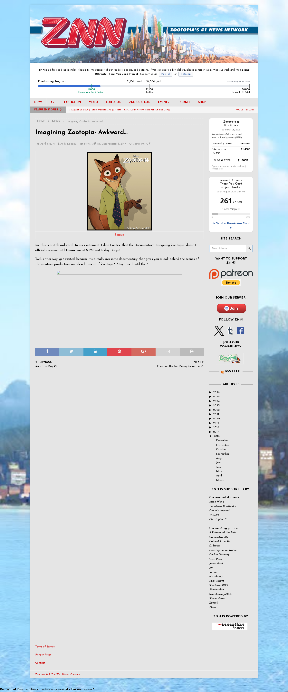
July (218, 462)
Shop (202, 102)
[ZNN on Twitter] (219, 333)
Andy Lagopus (69, 144)
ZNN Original (139, 102)
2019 (216, 423)
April (219, 475)
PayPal (165, 74)
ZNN (123, 144)
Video (93, 102)
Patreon (186, 74)
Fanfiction (72, 102)
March (220, 480)
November (222, 445)
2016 (217, 436)
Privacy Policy (43, 655)
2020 (216, 418)
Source (119, 235)
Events (163, 102)
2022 (216, 410)
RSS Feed (233, 371)
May (219, 471)
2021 (216, 414)
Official (96, 144)
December (222, 440)
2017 (216, 432)
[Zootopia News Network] (144, 60)
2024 (216, 401)
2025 (216, 396)
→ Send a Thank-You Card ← (231, 225)
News (38, 102)
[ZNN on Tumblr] (230, 333)
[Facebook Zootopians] (229, 361)
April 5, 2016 (47, 144)
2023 (216, 405)
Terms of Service (45, 647)
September (222, 454)
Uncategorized (110, 144)
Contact (40, 663)
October (221, 449)
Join (234, 308)
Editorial (113, 102)
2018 (216, 427)
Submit (185, 102)
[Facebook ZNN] (240, 333)
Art (53, 102)
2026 (216, 392)
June (218, 467)
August (220, 458)
